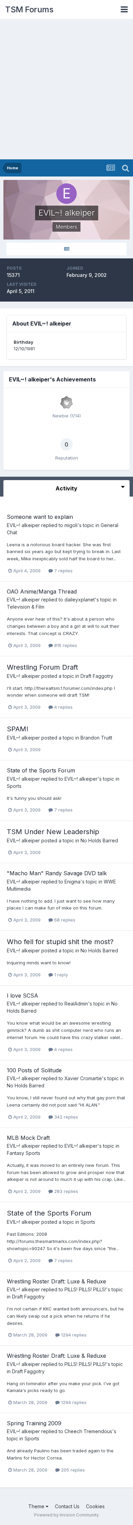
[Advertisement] (66, 89)
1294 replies (73, 1335)
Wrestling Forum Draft (42, 667)
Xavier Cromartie (83, 1078)
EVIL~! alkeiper (23, 525)
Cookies (95, 1506)
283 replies (65, 1191)
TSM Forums (29, 9)
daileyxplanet (79, 599)
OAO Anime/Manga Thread (42, 591)
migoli (70, 525)
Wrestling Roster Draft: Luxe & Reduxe (56, 1281)
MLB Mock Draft (28, 1137)
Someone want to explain (40, 516)
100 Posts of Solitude (34, 1070)
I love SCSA (22, 995)
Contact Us (67, 1506)
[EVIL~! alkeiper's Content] (66, 249)
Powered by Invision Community (66, 1514)
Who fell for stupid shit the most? (60, 942)
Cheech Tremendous (88, 1431)
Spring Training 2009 (34, 1423)
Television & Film (25, 607)
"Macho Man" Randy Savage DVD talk (57, 873)
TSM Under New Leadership (53, 832)
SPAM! (17, 729)
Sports (14, 786)
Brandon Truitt (96, 738)
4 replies (63, 707)
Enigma (72, 881)
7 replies (63, 570)
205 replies (72, 1470)
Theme (37, 1506)
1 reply (60, 974)
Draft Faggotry (96, 676)
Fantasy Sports (23, 1153)
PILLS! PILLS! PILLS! (85, 1289)
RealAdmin (76, 1003)
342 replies (65, 1117)
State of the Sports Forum (41, 770)
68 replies (64, 920)
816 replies (65, 645)
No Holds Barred (99, 840)
